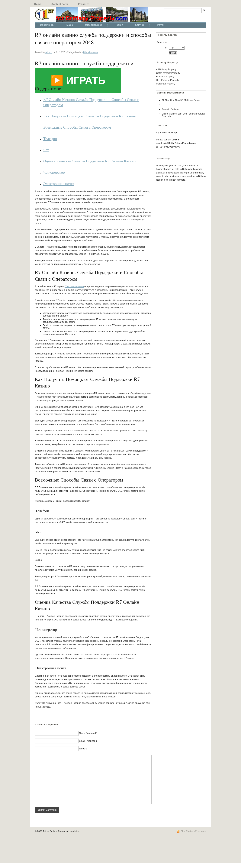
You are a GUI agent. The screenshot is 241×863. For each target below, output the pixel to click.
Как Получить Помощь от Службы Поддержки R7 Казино (89, 115)
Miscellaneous (94, 25)
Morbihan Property (165, 83)
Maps (69, 25)
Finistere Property (165, 76)
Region (119, 25)
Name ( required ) (88, 733)
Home (37, 4)
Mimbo (77, 831)
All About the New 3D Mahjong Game (181, 100)
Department (47, 25)
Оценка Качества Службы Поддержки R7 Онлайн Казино (89, 161)
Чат (46, 149)
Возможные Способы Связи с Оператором (77, 127)
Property (83, 4)
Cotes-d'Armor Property (168, 73)
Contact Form (59, 4)
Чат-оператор (54, 172)
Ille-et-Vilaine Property (167, 80)
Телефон (50, 138)
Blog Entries (187, 831)
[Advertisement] (179, 211)
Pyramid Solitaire (170, 109)
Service (140, 25)
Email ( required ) (88, 741)
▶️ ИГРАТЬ (78, 80)
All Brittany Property (166, 69)
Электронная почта (58, 183)
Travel (160, 25)
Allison (48, 52)
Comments (200, 831)
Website (83, 748)
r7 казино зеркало (74, 286)
